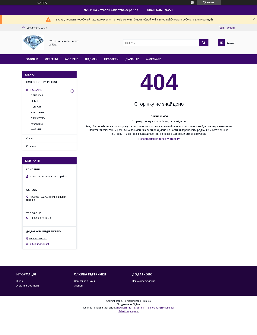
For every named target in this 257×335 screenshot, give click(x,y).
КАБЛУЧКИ (71, 59)
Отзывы (31, 146)
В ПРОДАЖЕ (34, 89)
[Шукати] (203, 42)
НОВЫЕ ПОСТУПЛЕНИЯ (41, 82)
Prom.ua (146, 301)
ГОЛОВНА (32, 59)
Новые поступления (143, 281)
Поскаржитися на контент (130, 307)
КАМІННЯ (36, 129)
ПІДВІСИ (36, 106)
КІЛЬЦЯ (35, 101)
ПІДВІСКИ (91, 59)
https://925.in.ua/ (38, 238)
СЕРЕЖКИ (51, 59)
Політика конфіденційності (160, 307)
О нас (29, 138)
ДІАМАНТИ (132, 59)
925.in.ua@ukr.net (39, 243)
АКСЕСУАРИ (153, 59)
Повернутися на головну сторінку (159, 138)
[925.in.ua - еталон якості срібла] (33, 49)
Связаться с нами (84, 281)
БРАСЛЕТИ (111, 59)
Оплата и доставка (27, 285)
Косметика (37, 123)
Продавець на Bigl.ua (128, 304)
